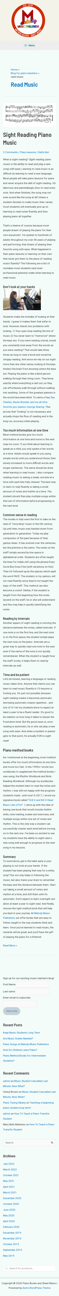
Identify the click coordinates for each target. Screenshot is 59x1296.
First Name (9, 984)
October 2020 (11, 1203)
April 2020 (9, 1221)
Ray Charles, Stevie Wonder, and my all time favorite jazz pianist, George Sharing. (29, 402)
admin (6, 1081)
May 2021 (8, 1180)
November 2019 (12, 1238)
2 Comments (10, 152)
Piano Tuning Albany (14, 1102)
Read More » (10, 946)
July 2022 (8, 1163)
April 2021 (9, 1186)
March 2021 (10, 1192)
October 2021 (11, 1175)
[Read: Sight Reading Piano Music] (29, 114)
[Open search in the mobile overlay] (29, 1268)
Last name (9, 991)
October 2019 (11, 1244)
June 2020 (9, 1209)
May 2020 (8, 1215)
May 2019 (8, 1255)
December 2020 (12, 1198)
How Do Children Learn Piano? (20, 1049)
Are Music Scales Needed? (18, 1038)
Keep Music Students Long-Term (21, 1032)
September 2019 (12, 1249)
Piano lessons (28, 152)
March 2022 (10, 1169)
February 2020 (11, 1226)
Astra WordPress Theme (37, 1287)
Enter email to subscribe (16, 997)
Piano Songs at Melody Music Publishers (26, 1044)
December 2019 (12, 1232)
